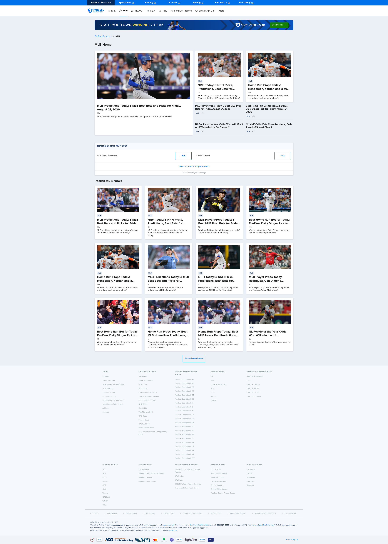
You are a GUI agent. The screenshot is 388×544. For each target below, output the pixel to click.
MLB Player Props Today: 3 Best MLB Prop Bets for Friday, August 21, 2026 (219, 223)
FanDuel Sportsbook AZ (184, 383)
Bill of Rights (150, 513)
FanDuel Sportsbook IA (184, 403)
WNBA (105, 501)
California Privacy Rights (192, 513)
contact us (173, 530)
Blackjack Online (217, 477)
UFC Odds (143, 416)
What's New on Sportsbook (113, 384)
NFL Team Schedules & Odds (186, 488)
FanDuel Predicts (254, 396)
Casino (173, 3)
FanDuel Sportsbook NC (184, 427)
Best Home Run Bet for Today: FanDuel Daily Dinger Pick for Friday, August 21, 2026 (267, 109)
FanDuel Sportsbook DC (184, 399)
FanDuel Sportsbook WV (185, 458)
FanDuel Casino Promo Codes (223, 493)
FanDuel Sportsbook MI (184, 423)
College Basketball (218, 384)
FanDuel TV (220, 3)
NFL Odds (143, 377)
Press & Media (290, 513)
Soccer (213, 396)
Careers (96, 513)
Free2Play (244, 3)
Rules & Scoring (108, 392)
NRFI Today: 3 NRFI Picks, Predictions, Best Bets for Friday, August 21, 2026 (215, 89)
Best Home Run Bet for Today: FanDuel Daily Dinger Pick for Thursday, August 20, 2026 (117, 335)
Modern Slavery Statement (113, 400)
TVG (248, 381)
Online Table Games (219, 489)
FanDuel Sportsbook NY (184, 435)
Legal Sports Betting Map (112, 404)
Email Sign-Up (206, 11)
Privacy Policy (169, 513)
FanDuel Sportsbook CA (184, 387)
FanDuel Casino (253, 384)
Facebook (251, 469)
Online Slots (216, 469)
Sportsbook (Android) (147, 481)
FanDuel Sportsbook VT (184, 454)
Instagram (251, 477)
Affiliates (106, 408)
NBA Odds (143, 384)
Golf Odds (143, 408)
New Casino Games (219, 473)
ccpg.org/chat (168, 525)
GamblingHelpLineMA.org (200, 525)
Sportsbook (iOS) (145, 477)
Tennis (105, 493)
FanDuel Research (103, 36)
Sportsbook (125, 3)
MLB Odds (143, 388)
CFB (104, 485)
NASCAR (106, 497)
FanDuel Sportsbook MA (184, 419)
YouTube (250, 481)
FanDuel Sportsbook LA (184, 415)
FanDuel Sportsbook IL (184, 407)
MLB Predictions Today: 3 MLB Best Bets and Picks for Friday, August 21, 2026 (118, 223)
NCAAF (139, 11)
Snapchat (250, 485)
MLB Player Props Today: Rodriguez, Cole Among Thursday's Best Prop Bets (267, 280)
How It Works (107, 388)
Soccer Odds (144, 420)
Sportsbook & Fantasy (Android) (151, 473)
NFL (113, 11)
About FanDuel (108, 381)
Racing (197, 3)
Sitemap (105, 412)
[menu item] (96, 7)
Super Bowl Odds (146, 381)
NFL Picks (179, 480)
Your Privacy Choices (237, 513)
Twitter (249, 473)
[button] (279, 25)
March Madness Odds (147, 400)
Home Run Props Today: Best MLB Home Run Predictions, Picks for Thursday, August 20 (219, 335)
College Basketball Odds (149, 396)
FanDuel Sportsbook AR (184, 379)
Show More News (194, 358)
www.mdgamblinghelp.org (262, 525)
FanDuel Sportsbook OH (184, 438)
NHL (164, 11)
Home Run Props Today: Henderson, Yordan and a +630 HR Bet (269, 89)
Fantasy (149, 3)
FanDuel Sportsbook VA (184, 450)
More (221, 11)
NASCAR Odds (145, 424)
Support (105, 377)
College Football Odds (148, 392)
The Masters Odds (146, 412)
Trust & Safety (131, 513)
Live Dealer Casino (218, 481)
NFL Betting (179, 476)
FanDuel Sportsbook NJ (184, 431)
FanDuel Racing (253, 388)
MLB (125, 11)
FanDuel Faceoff (253, 392)
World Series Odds (146, 428)
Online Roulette (217, 485)
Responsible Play (109, 396)
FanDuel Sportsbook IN (184, 411)
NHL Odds (143, 404)
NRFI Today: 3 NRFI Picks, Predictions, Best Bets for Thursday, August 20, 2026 (217, 280)
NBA (152, 11)
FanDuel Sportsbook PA (184, 442)
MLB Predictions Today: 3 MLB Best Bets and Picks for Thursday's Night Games (168, 280)
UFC (212, 392)
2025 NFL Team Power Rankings (188, 484)
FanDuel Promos (183, 11)
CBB (104, 505)
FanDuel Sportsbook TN (184, 446)
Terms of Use (216, 513)
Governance (112, 513)
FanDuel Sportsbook (255, 377)
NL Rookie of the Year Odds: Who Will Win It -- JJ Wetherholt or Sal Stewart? (268, 335)
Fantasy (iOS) (144, 469)
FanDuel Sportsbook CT (184, 395)
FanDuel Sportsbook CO (184, 391)
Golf (104, 489)
